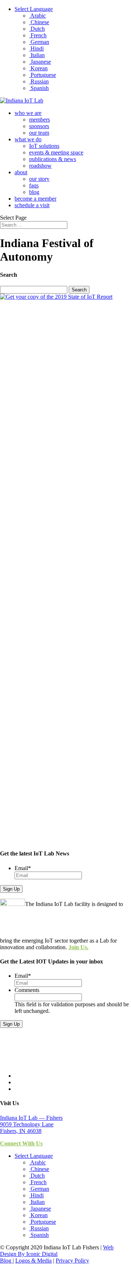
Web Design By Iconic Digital (57, 1250)
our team (39, 133)
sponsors (39, 126)
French (38, 35)
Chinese (39, 22)
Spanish (39, 88)
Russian (39, 81)
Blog (6, 1260)
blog (34, 192)
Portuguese (42, 75)
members (39, 119)
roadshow (40, 166)
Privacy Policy (72, 1260)
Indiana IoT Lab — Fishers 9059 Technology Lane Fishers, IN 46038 (31, 1124)
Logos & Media (33, 1260)
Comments (27, 990)
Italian (37, 55)
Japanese (40, 62)
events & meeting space (56, 152)
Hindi (36, 48)
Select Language (34, 9)
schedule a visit (32, 205)
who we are (28, 113)
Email (23, 868)
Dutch (37, 29)
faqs (34, 185)
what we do (28, 139)
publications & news (52, 159)
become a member (35, 198)
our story (39, 179)
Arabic (37, 15)
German (39, 42)
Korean (38, 68)
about (21, 172)
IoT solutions (44, 146)
